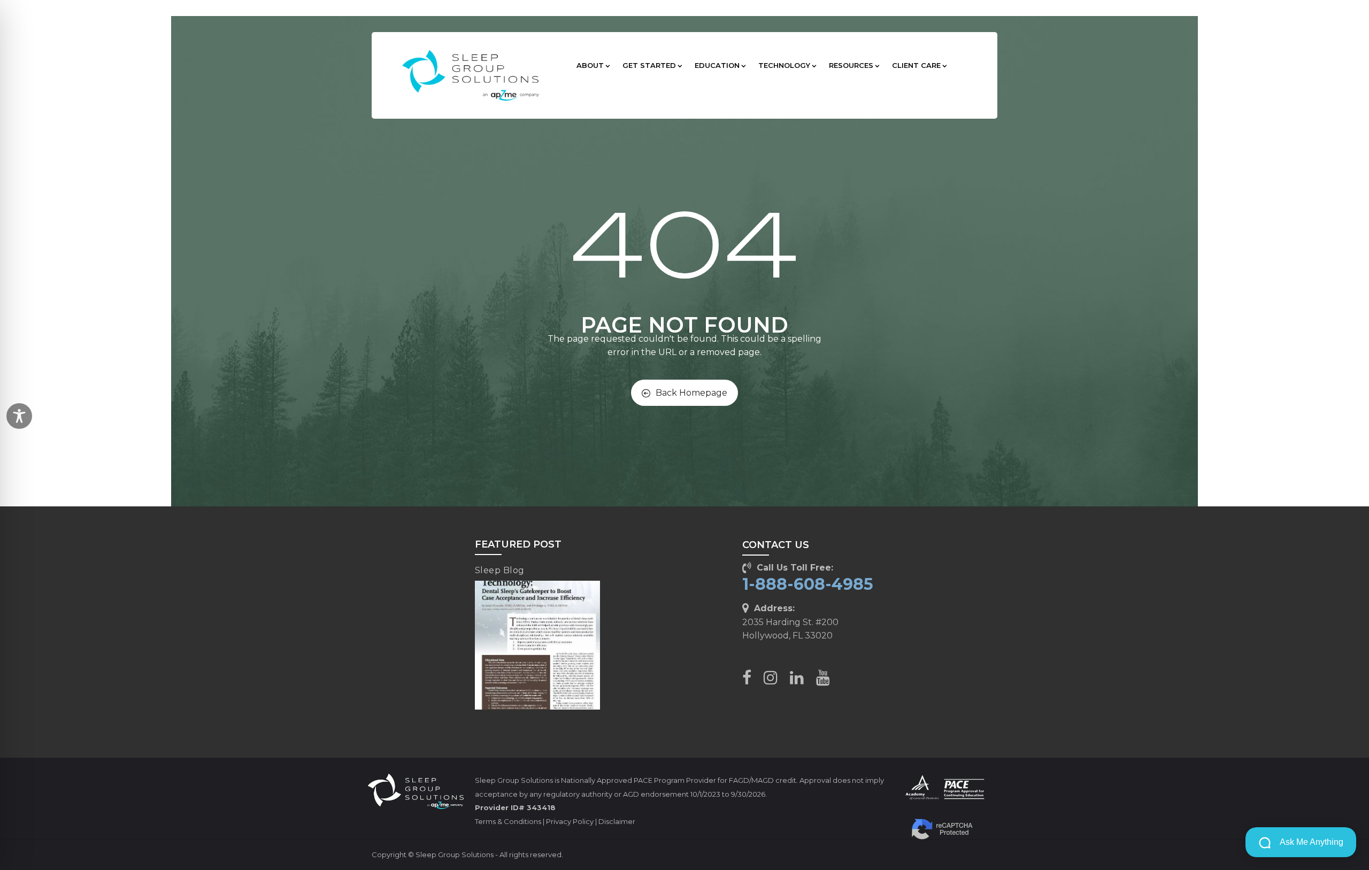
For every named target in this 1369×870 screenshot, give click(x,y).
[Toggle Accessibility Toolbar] (19, 416)
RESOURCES (851, 65)
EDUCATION (717, 65)
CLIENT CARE (916, 65)
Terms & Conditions (508, 821)
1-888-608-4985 (807, 584)
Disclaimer (616, 821)
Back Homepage (691, 393)
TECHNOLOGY (784, 65)
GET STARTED (649, 65)
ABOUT (590, 65)
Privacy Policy (570, 821)
